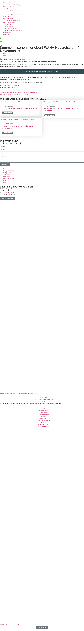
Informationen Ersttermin (14, 15)
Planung (9, 9)
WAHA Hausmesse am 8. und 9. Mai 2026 (19, 108)
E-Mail (71, 77)
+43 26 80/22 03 (8, 193)
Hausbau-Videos (12, 13)
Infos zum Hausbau (9, 7)
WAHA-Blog (7, 17)
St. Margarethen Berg (13, 5)
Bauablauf (10, 11)
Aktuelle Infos (7, 55)
